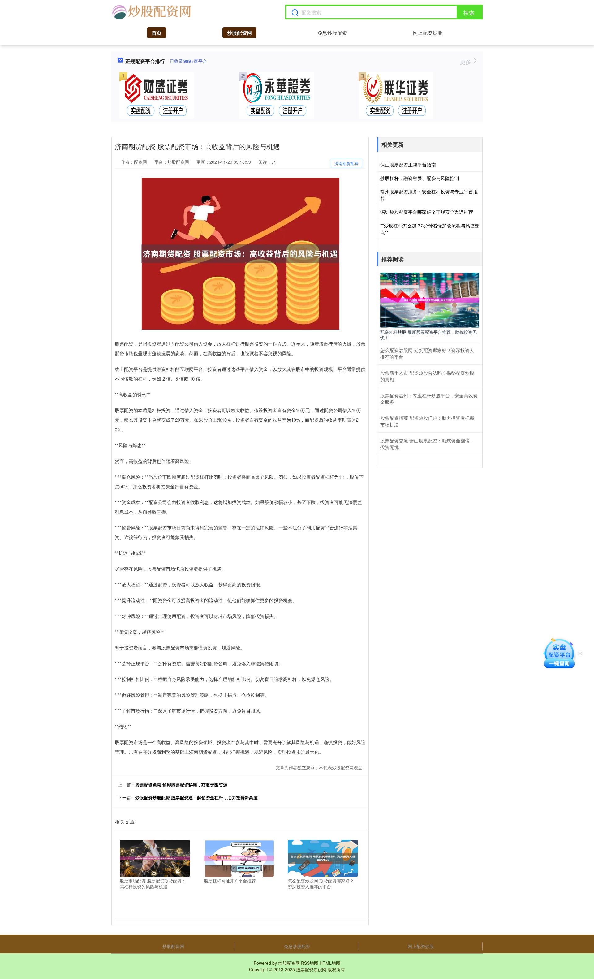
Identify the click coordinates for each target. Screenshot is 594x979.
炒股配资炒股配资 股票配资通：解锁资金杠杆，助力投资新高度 (196, 797)
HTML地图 (330, 963)
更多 (466, 62)
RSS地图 (309, 963)
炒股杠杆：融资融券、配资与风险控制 (419, 178)
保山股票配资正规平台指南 (408, 164)
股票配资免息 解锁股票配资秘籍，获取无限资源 (181, 785)
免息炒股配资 (332, 32)
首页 (156, 32)
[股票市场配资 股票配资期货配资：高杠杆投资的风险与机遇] (155, 857)
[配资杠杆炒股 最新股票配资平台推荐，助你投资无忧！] (429, 299)
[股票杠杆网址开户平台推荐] (239, 857)
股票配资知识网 (311, 969)
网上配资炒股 (427, 32)
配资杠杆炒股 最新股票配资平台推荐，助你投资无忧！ (428, 335)
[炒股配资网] (151, 12)
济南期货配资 (346, 163)
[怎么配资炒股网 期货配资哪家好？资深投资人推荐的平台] (323, 857)
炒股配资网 (239, 32)
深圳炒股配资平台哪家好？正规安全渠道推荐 (426, 212)
